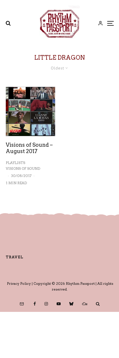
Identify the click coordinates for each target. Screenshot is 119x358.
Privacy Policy (19, 283)
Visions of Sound (23, 168)
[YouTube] (58, 303)
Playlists (15, 163)
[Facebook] (34, 303)
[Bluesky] (71, 303)
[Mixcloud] (85, 303)
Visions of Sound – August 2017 (29, 148)
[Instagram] (46, 303)
